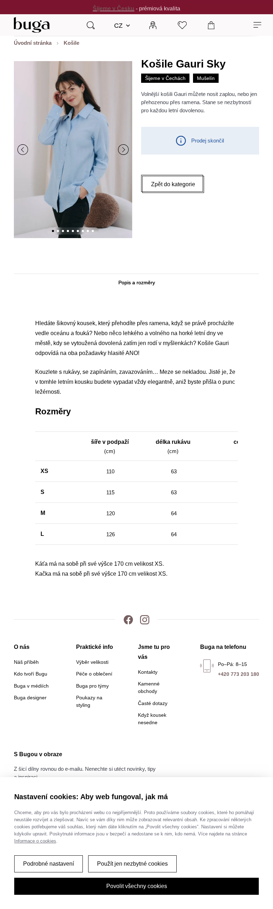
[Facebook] (128, 619)
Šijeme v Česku (113, 7)
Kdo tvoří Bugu (30, 674)
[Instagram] (144, 619)
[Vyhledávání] (91, 25)
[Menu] (257, 25)
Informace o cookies (35, 841)
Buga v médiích (31, 686)
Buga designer (30, 697)
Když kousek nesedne (152, 718)
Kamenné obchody (149, 687)
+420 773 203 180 (238, 674)
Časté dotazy (152, 703)
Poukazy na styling (89, 701)
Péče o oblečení (94, 674)
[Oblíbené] (182, 25)
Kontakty (147, 672)
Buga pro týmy (92, 686)
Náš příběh (26, 662)
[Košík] (211, 25)
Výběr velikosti (92, 662)
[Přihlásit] (153, 25)
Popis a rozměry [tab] (136, 282)
